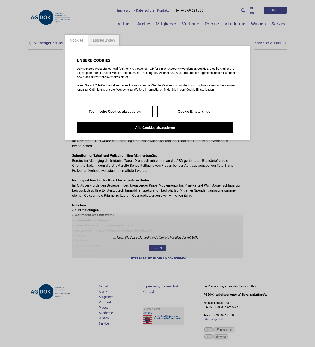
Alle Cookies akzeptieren (155, 128)
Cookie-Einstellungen (195, 111)
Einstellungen (104, 40)
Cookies (77, 40)
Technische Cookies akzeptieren (115, 111)
